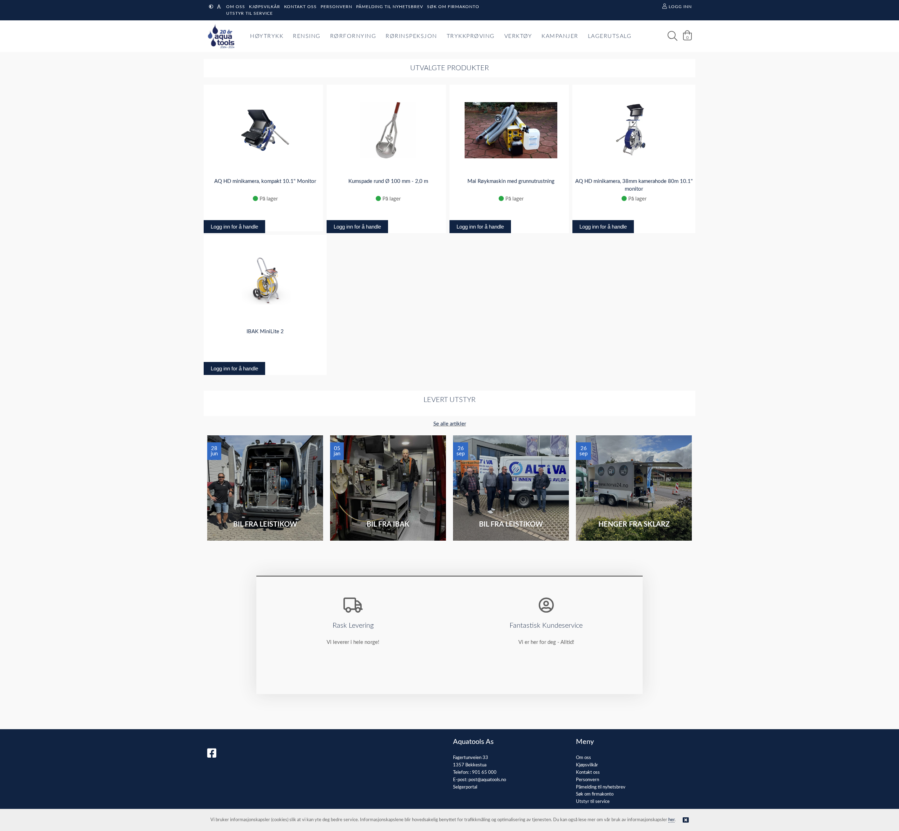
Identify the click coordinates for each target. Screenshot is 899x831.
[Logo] (219, 36)
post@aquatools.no (487, 780)
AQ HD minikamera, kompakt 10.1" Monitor (265, 181)
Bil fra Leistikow (265, 524)
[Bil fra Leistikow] (265, 488)
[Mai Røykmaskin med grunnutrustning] (511, 130)
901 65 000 (484, 772)
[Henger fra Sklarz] (634, 488)
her (671, 820)
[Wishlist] (314, 95)
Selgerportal (465, 787)
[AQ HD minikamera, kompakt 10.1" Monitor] (265, 130)
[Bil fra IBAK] (388, 488)
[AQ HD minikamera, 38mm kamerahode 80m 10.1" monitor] (634, 130)
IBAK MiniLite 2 (265, 331)
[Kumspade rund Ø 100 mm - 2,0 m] (388, 130)
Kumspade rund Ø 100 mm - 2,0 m (388, 181)
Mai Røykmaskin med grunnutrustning (511, 181)
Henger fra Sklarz (634, 524)
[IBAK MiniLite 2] (265, 280)
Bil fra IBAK (388, 524)
